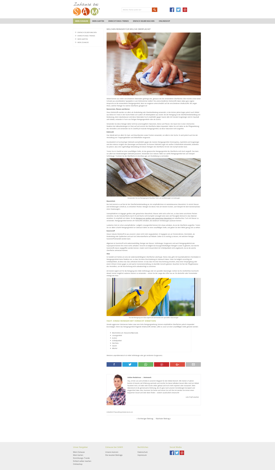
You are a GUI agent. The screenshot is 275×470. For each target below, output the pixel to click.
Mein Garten (98, 21)
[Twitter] (179, 10)
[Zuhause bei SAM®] (97, 9)
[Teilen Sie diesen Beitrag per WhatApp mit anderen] (145, 364)
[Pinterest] (186, 10)
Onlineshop (164, 21)
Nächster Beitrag (163, 418)
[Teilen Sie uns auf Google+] (177, 364)
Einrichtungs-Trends (118, 21)
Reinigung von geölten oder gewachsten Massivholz (154, 218)
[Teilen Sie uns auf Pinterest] (161, 364)
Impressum (142, 455)
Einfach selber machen (143, 21)
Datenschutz (143, 452)
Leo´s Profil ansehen (192, 397)
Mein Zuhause (81, 21)
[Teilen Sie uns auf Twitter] (129, 364)
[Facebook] (173, 10)
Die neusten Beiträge (113, 455)
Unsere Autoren (111, 452)
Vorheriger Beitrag (145, 418)
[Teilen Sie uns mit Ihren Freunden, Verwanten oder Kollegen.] (193, 364)
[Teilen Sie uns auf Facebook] (114, 364)
